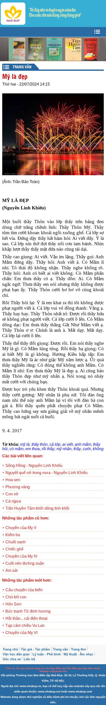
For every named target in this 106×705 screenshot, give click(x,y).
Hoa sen (12, 480)
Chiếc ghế (14, 549)
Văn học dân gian (16, 654)
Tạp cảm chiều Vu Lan (25, 625)
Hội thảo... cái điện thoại (26, 618)
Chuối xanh (15, 542)
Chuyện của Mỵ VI (21, 633)
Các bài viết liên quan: (22, 456)
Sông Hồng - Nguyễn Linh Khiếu (33, 465)
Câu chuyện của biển (24, 590)
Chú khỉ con (15, 597)
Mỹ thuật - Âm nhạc (78, 654)
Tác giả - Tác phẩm (35, 649)
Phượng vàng (17, 487)
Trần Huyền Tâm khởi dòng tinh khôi (37, 508)
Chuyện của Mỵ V (20, 528)
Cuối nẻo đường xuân (24, 563)
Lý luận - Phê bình (47, 654)
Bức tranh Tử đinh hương (28, 611)
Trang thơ (78, 649)
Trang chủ (10, 649)
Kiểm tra (12, 535)
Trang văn (60, 649)
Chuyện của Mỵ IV (21, 556)
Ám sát (11, 570)
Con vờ (11, 494)
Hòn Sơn (13, 604)
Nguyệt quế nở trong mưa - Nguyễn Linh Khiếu (46, 473)
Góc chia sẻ (12, 659)
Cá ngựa (13, 501)
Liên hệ (29, 659)
